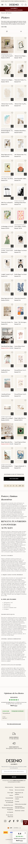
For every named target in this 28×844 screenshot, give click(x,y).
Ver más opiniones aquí (14, 724)
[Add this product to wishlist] (12, 38)
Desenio (3, 13)
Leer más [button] (4, 26)
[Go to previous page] (5, 485)
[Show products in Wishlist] (22, 5)
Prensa (11, 790)
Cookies (17, 801)
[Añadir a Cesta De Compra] (25, 51)
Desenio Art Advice (20, 787)
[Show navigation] (2, 5)
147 (20, 486)
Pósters (9, 13)
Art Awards (10, 812)
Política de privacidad (18, 780)
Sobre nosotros (9, 787)
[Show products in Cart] (25, 5)
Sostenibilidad (9, 798)
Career (11, 795)
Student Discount (8, 805)
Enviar (14, 777)
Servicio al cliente (19, 790)
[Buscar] (5, 5)
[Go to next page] (23, 485)
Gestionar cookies (19, 810)
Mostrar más (14, 478)
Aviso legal (10, 792)
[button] (20, 837)
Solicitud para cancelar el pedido (20, 807)
